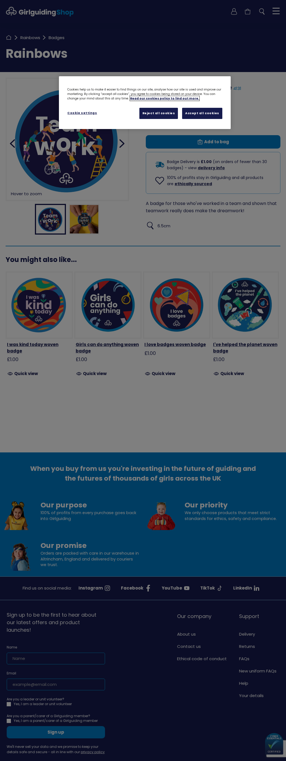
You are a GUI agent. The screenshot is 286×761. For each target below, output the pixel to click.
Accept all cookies (202, 113)
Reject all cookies (158, 113)
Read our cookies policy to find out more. (164, 98)
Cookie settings (82, 113)
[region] (144, 102)
